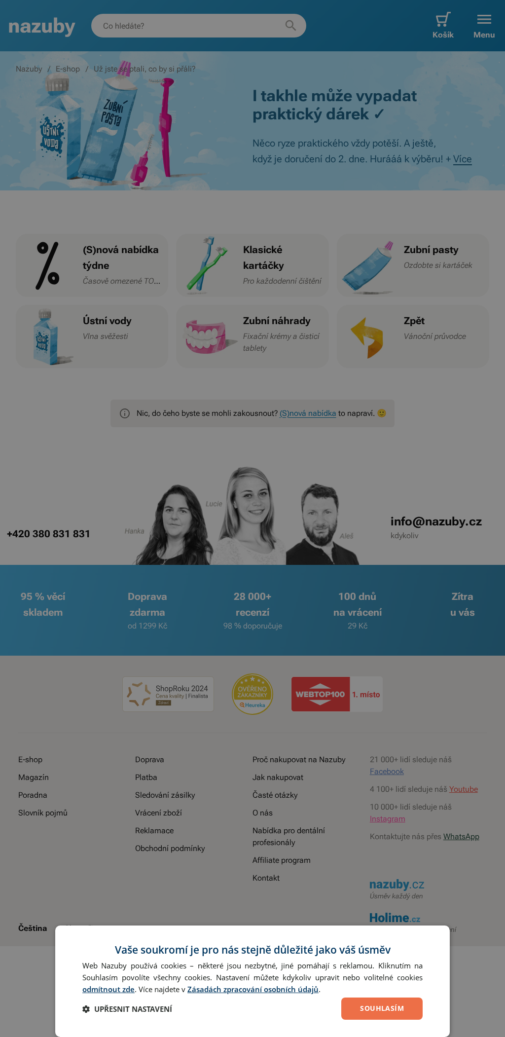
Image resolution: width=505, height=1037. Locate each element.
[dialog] (252, 981)
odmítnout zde (108, 989)
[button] (127, 1008)
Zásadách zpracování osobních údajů (253, 989)
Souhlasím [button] (382, 1008)
